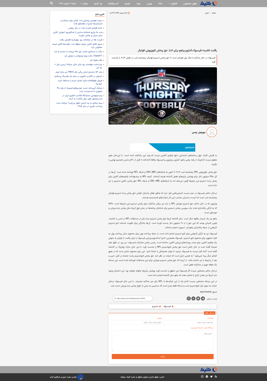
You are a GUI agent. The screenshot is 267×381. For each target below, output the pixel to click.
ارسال (163, 356)
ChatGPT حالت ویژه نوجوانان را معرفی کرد (83, 56)
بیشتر (85, 3)
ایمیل (159, 318)
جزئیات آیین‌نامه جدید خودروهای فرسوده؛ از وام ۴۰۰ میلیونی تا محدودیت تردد (79, 90)
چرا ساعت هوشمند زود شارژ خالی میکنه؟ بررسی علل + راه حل (78, 66)
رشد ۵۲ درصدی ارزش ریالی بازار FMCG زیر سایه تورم (79, 72)
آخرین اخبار (99, 14)
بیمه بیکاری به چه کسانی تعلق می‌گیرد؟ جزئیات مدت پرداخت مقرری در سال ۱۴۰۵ (79, 105)
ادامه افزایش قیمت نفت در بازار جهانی (85, 28)
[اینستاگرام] (202, 377)
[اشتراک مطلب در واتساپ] (189, 298)
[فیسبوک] (193, 299)
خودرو (127, 3)
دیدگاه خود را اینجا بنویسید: (202, 327)
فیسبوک (167, 306)
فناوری (173, 3)
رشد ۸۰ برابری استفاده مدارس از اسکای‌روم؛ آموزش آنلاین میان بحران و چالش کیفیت (77, 34)
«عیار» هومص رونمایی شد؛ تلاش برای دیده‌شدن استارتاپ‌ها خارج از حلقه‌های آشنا (81, 22)
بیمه (139, 3)
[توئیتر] (198, 299)
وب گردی (98, 3)
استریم (155, 306)
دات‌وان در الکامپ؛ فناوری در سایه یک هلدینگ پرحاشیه (78, 76)
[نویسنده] (212, 132)
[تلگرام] (203, 299)
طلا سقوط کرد (96, 60)
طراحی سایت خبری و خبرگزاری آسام (63, 377)
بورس (149, 3)
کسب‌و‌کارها (113, 3)
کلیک (128, 377)
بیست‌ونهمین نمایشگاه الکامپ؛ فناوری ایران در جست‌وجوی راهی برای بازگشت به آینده (82, 97)
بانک (160, 3)
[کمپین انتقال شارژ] (162, 147)
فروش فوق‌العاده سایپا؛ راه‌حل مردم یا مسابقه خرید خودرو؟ (80, 82)
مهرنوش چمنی (198, 132)
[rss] (216, 377)
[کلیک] (208, 3)
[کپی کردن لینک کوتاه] (131, 298)
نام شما (210, 318)
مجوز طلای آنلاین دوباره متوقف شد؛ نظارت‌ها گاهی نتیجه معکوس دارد (77, 46)
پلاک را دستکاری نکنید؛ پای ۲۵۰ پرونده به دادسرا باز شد (78, 51)
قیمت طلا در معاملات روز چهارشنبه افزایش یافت (81, 39)
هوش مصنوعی (190, 3)
